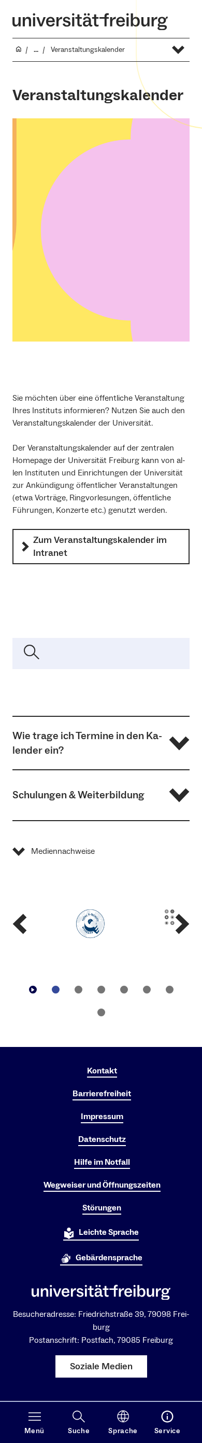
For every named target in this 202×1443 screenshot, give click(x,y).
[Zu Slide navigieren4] (123, 989)
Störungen (101, 1208)
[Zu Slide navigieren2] (78, 989)
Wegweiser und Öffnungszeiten (102, 1185)
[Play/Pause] (32, 989)
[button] (101, 743)
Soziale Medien (101, 1366)
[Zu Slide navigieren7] (101, 1012)
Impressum (102, 1116)
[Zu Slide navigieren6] (169, 989)
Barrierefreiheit (102, 1093)
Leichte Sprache (109, 1232)
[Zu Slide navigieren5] (146, 989)
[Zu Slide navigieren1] (55, 989)
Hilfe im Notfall (102, 1162)
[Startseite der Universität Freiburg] (90, 21)
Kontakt (102, 1071)
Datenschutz (102, 1139)
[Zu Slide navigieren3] (101, 989)
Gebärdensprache (109, 1258)
